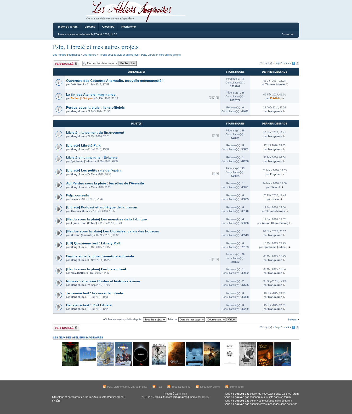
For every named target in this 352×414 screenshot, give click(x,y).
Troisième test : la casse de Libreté (94, 293)
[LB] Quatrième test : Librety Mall (93, 243)
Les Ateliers (89, 54)
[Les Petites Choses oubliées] (194, 365)
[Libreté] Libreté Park (83, 145)
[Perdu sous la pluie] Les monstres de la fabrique (106, 219)
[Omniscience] (140, 365)
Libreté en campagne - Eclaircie (92, 157)
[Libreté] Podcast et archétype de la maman (101, 207)
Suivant (292, 319)
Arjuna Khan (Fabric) (84, 223)
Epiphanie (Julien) (82, 161)
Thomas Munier (275, 84)
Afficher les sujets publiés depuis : (123, 319)
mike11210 (77, 273)
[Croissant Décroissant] (222, 319)
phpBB (183, 393)
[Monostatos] (211, 365)
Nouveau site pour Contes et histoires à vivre (103, 281)
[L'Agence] (123, 365)
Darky (205, 397)
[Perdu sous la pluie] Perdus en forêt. (96, 269)
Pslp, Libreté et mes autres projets (95, 46)
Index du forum (68, 26)
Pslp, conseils (77, 195)
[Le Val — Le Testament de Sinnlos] (229, 365)
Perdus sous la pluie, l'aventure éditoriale (100, 256)
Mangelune (78, 111)
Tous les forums (181, 386)
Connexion (288, 34)
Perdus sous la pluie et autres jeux (119, 54)
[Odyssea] (158, 365)
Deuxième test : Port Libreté (89, 305)
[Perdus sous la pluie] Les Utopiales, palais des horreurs (112, 231)
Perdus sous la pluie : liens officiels (95, 107)
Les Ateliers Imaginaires (66, 54)
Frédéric (275, 98)
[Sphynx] (282, 365)
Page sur (281, 63)
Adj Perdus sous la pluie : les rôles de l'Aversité (105, 183)
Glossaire (108, 26)
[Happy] (87, 365)
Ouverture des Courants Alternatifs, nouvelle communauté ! (115, 81)
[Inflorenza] (70, 365)
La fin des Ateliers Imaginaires (90, 94)
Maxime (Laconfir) (82, 235)
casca (74, 199)
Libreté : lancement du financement (95, 132)
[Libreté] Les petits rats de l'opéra (93, 170)
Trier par (173, 319)
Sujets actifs (237, 386)
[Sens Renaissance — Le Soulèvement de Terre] (176, 365)
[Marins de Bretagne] (105, 365)
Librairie (90, 26)
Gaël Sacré (77, 84)
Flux (159, 386)
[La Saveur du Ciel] (264, 365)
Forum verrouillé (62, 61)
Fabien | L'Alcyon (82, 98)
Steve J (275, 187)
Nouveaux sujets (210, 386)
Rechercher (128, 26)
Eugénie (275, 174)
